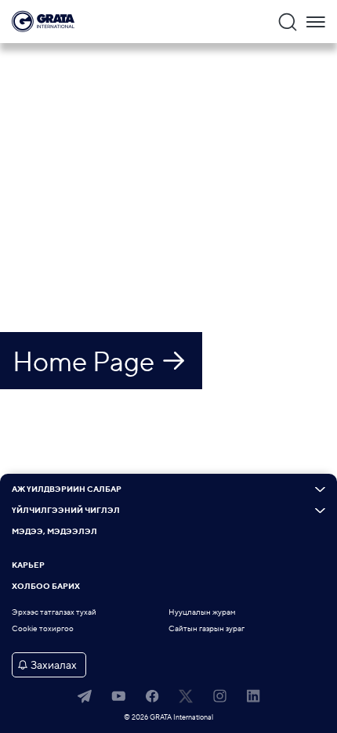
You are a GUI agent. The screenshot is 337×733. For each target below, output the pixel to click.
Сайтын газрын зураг (206, 628)
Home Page (83, 361)
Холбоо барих (46, 586)
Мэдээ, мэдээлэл (54, 532)
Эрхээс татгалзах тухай (54, 612)
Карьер (28, 565)
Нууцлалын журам (202, 612)
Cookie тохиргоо (43, 628)
